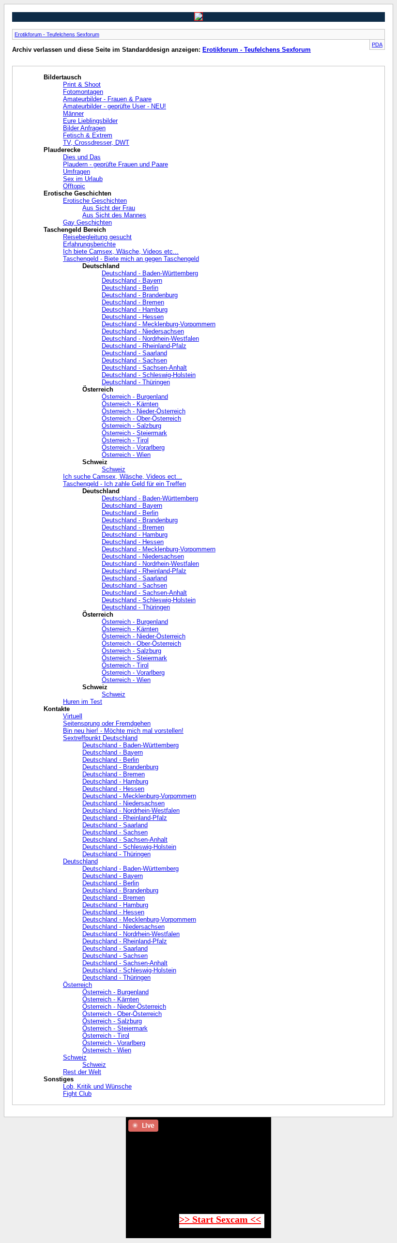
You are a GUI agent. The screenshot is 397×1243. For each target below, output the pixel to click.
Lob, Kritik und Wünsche (97, 1086)
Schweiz (113, 469)
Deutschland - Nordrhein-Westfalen (150, 338)
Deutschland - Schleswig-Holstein (149, 375)
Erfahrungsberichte (89, 244)
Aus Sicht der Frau (108, 208)
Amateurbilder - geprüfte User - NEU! (114, 106)
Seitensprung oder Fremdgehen (107, 723)
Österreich (77, 984)
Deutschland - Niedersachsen (143, 331)
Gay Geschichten (87, 222)
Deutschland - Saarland (134, 353)
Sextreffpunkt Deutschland (100, 738)
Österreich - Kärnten (130, 404)
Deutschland (80, 861)
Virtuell (72, 716)
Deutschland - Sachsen (134, 360)
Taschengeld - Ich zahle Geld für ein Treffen (124, 483)
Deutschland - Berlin (130, 287)
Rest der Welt (82, 1072)
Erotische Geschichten (95, 200)
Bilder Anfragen (84, 128)
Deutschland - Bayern (132, 280)
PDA (377, 44)
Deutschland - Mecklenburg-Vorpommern (158, 324)
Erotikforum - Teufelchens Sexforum (57, 34)
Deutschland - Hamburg (135, 309)
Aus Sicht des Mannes (114, 215)
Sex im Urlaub (83, 178)
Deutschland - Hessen (133, 316)
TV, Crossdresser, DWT (96, 142)
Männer (73, 113)
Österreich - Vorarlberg (133, 447)
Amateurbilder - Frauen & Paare (107, 99)
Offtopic (74, 186)
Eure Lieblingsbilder (90, 120)
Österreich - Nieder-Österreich (143, 411)
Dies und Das (82, 157)
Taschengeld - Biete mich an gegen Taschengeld (131, 258)
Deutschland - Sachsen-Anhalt (144, 367)
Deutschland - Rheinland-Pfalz (144, 345)
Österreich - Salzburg (131, 425)
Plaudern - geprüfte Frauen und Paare (115, 164)
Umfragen (76, 171)
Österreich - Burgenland (135, 396)
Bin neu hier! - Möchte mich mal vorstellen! (123, 730)
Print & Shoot (82, 84)
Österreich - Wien (126, 454)
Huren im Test (82, 701)
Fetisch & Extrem (87, 135)
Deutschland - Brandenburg (140, 295)
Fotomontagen (83, 91)
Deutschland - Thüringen (136, 382)
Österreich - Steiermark (134, 433)
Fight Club (77, 1093)
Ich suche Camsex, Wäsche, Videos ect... (122, 476)
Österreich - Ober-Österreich (141, 418)
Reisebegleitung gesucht (97, 237)
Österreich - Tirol (125, 440)
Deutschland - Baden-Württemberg (150, 273)
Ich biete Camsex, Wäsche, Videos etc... (121, 251)
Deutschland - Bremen (133, 302)
